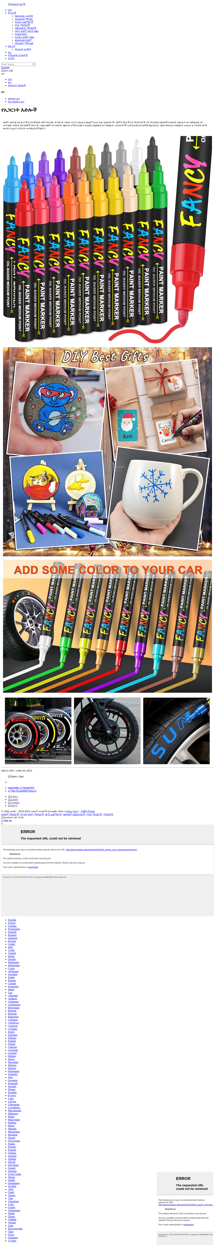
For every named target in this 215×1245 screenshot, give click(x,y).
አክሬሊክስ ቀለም (23, 40)
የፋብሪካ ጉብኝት (23, 49)
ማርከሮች (108, 814)
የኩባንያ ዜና (14, 98)
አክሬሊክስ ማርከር (24, 18)
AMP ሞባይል (88, 811)
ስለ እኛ (11, 46)
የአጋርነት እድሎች (17, 85)
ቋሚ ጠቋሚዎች (53, 814)
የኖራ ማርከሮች (22, 25)
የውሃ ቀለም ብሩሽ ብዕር (27, 31)
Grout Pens (21, 34)
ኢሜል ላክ (6, 820)
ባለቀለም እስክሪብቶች (74, 814)
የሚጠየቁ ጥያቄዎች (18, 55)
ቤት (10, 9)
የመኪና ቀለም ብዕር (24, 37)
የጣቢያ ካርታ (72, 811)
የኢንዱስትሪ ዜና (16, 101)
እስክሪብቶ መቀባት (24, 15)
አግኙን (11, 58)
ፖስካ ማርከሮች (94, 814)
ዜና (9, 52)
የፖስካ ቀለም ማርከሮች (32, 814)
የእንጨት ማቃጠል (24, 43)
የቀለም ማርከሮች (10, 814)
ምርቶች (12, 12)
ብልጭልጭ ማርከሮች (25, 28)
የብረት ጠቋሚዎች (24, 22)
